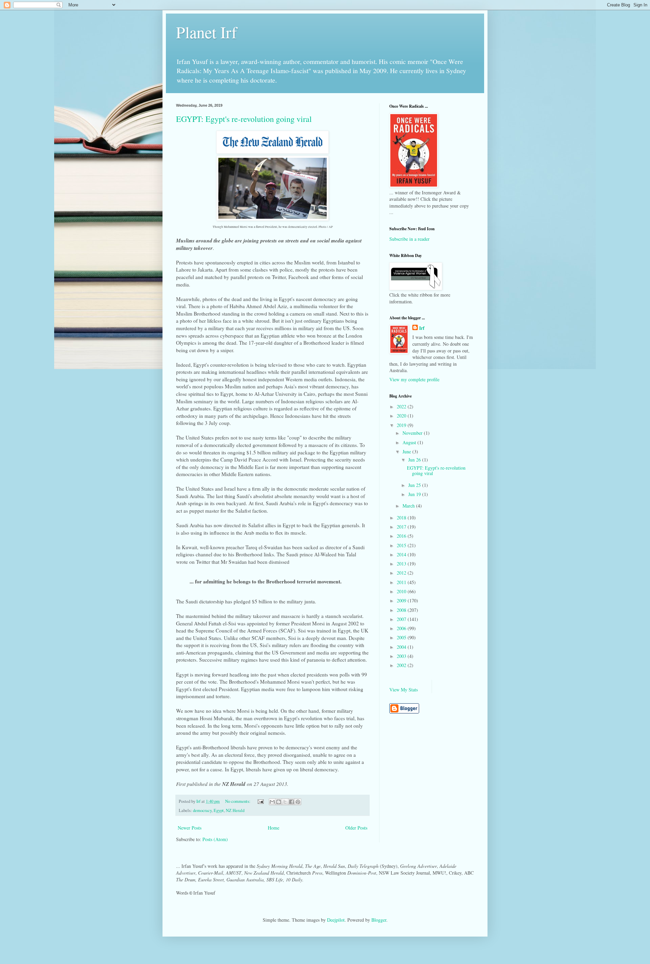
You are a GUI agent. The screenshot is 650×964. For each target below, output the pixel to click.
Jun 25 (415, 485)
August (410, 442)
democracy (202, 810)
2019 (402, 425)
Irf (422, 328)
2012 (402, 573)
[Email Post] (260, 801)
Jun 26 (415, 459)
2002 (402, 665)
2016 (402, 536)
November (413, 433)
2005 (402, 637)
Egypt (219, 810)
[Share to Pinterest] (298, 801)
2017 (402, 526)
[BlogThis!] (278, 801)
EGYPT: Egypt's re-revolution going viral (244, 118)
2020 (402, 415)
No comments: (238, 801)
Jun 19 (415, 494)
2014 (402, 554)
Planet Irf (206, 32)
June (407, 451)
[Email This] (272, 801)
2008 (402, 610)
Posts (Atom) (215, 839)
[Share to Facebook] (291, 801)
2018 (402, 517)
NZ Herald (235, 810)
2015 (402, 545)
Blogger (378, 920)
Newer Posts (189, 827)
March (409, 505)
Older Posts (356, 827)
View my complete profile (414, 379)
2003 (402, 656)
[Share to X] (285, 801)
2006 (402, 628)
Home (273, 827)
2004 (402, 647)
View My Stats (403, 689)
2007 (402, 619)
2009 (402, 600)
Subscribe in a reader (409, 239)
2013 (402, 563)
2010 (402, 591)
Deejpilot (336, 920)
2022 (402, 406)
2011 (402, 582)
